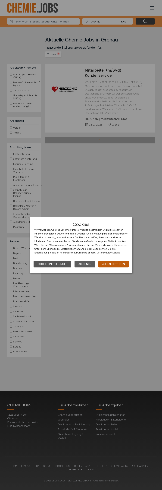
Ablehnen (84, 264)
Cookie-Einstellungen (52, 264)
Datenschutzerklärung (108, 252)
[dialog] (81, 245)
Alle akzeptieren (113, 264)
